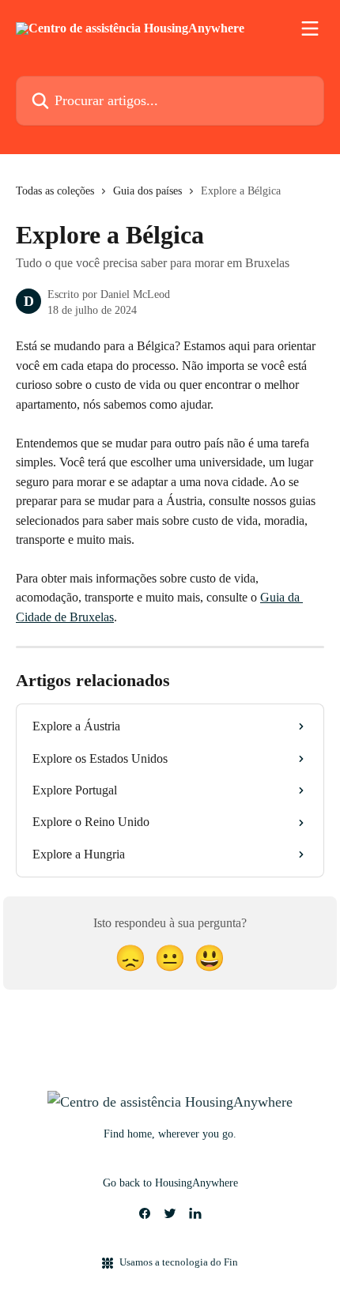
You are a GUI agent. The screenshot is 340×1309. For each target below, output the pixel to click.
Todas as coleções (55, 191)
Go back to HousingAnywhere (170, 1183)
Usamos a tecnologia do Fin (178, 1262)
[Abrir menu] (310, 28)
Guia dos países (147, 191)
